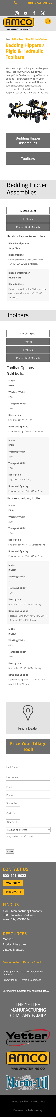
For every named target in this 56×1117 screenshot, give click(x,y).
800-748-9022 (40, 3)
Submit (10, 851)
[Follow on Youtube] (23, 11)
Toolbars (28, 158)
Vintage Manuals (13, 949)
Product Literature (14, 944)
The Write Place (36, 1101)
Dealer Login (11, 962)
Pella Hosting (35, 1110)
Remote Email (32, 962)
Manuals (8, 939)
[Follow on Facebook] (32, 11)
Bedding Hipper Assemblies (28, 140)
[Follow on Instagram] (15, 11)
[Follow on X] (41, 11)
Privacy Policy (10, 980)
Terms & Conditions (31, 980)
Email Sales (12, 883)
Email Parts (13, 892)
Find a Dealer (28, 728)
